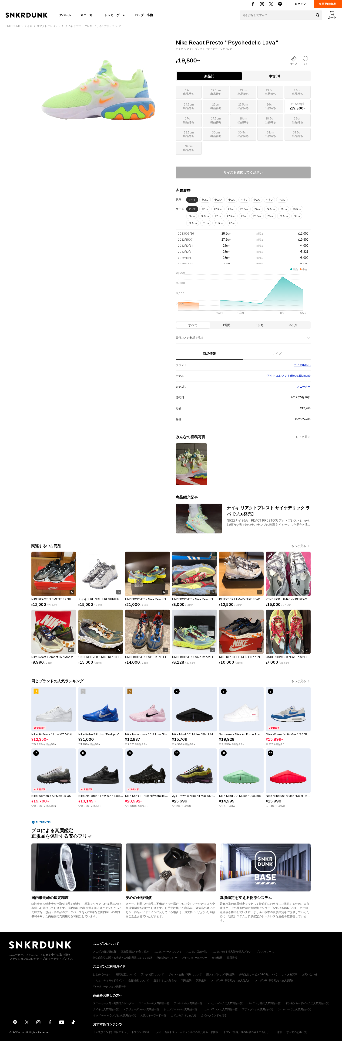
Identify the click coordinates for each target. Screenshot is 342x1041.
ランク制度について (152, 974)
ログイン (300, 4)
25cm (284, 209)
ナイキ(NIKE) (302, 365)
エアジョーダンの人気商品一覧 (141, 1009)
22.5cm (218, 209)
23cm (231, 209)
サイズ (277, 353)
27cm (218, 216)
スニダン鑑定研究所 (104, 951)
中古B (244, 199)
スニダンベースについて (168, 951)
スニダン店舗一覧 (196, 951)
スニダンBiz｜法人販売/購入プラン (231, 951)
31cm (206, 223)
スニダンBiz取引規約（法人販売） (274, 980)
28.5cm (257, 216)
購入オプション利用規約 (220, 974)
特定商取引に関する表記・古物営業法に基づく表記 (122, 957)
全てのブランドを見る (214, 1015)
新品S (205, 199)
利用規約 (186, 980)
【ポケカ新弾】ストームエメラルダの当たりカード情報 (186, 1032)
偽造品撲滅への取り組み (135, 951)
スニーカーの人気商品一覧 (154, 1003)
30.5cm (193, 223)
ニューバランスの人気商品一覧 (220, 1009)
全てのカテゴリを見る (183, 1015)
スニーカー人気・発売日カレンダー (113, 1003)
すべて (192, 199)
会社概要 (217, 957)
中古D (269, 199)
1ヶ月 (260, 325)
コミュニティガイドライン (108, 980)
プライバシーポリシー (194, 957)
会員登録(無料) (328, 4)
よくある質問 (289, 974)
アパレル (65, 15)
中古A (231, 199)
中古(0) (274, 76)
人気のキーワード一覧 (153, 1015)
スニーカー (87, 15)
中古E (282, 199)
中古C (257, 199)
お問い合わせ (309, 974)
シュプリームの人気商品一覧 (180, 1009)
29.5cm (284, 216)
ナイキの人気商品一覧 (106, 1009)
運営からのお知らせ (165, 980)
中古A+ (218, 199)
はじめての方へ (102, 974)
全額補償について (138, 980)
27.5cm (231, 216)
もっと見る (303, 437)
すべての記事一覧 (296, 1032)
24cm (257, 209)
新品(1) (209, 76)
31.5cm (219, 223)
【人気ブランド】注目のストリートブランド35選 (121, 1032)
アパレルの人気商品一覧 (188, 1003)
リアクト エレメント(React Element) (287, 375)
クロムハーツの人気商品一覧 (294, 1009)
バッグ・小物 (144, 15)
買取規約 (201, 980)
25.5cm (297, 209)
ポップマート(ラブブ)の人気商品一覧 (114, 1015)
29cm (270, 216)
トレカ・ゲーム (115, 15)
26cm (191, 216)
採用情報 (232, 957)
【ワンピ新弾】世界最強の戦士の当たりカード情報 (252, 1032)
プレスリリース (265, 951)
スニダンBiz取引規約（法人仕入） (230, 980)
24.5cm (271, 209)
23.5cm (244, 209)
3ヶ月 (293, 325)
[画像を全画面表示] (98, 79)
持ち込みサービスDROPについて (258, 974)
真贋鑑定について (126, 974)
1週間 (226, 325)
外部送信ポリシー (167, 957)
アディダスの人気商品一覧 (257, 1009)
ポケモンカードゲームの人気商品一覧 (307, 1003)
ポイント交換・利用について (185, 974)
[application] (243, 294)
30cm (297, 216)
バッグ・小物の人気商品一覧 (264, 1003)
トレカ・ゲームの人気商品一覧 (225, 1003)
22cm (205, 209)
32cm (232, 223)
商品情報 (209, 353)
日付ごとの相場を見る (190, 337)
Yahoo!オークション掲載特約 (109, 986)
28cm (244, 216)
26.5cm (205, 216)
